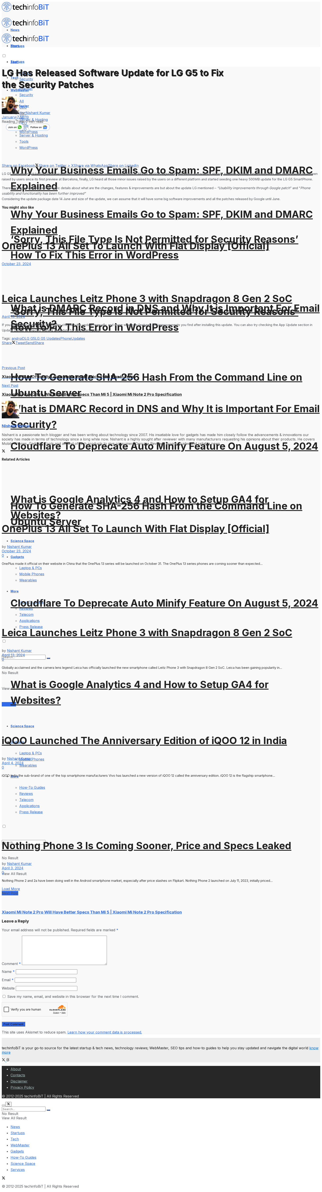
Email (8, 980)
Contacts (18, 1075)
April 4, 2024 (13, 763)
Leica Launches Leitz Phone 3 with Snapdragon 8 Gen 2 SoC (147, 298)
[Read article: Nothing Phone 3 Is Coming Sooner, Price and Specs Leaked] (161, 806)
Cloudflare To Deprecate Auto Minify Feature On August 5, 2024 (164, 446)
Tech (15, 1139)
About (16, 1069)
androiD (18, 338)
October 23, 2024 (16, 264)
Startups (18, 61)
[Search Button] (48, 1110)
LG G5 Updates (47, 338)
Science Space (22, 726)
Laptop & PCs (30, 753)
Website (8, 988)
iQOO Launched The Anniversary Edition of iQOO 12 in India (144, 740)
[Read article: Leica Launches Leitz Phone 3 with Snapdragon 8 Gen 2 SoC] (161, 274)
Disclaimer (19, 1081)
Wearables (28, 765)
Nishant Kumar (38, 113)
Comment (11, 963)
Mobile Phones (31, 759)
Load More (11, 889)
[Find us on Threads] (7, 1060)
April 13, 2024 (13, 316)
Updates (78, 338)
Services (18, 1169)
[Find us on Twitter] (4, 1060)
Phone (65, 338)
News (15, 1127)
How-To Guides (23, 1157)
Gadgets (17, 1151)
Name (8, 971)
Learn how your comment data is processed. (104, 1032)
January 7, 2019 (15, 117)
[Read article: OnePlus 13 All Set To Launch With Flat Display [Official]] (161, 489)
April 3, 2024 (12, 868)
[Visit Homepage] (27, 10)
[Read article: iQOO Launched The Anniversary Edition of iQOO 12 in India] (161, 699)
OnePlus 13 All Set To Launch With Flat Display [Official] (135, 246)
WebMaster (20, 1145)
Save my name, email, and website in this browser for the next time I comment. (73, 996)
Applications (29, 620)
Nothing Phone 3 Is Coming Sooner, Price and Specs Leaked (146, 846)
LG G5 (30, 338)
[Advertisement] (81, 355)
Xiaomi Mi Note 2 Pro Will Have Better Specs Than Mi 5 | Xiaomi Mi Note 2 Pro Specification (92, 912)
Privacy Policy (22, 1087)
